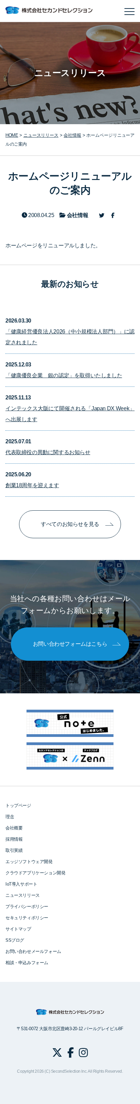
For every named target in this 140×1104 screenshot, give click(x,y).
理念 (9, 816)
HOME (11, 135)
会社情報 (72, 135)
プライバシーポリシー (26, 906)
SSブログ (14, 940)
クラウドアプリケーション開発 (35, 872)
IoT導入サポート (21, 884)
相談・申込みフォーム (26, 962)
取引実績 (13, 850)
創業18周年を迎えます (32, 485)
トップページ (18, 805)
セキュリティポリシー (26, 917)
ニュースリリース (22, 895)
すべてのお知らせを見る (70, 524)
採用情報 (13, 839)
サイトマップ (18, 929)
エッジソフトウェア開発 (29, 861)
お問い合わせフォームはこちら (70, 644)
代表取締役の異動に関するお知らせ (47, 452)
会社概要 (13, 827)
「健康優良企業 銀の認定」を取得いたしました (63, 375)
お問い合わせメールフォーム (33, 951)
